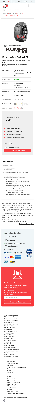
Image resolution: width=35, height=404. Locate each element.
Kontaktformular (22, 397)
